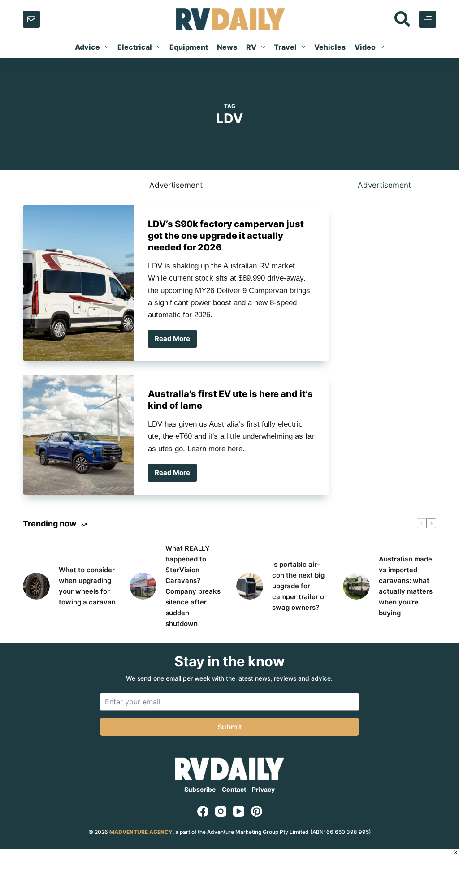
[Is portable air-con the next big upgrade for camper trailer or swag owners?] (249, 586)
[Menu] (427, 19)
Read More (176, 341)
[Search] (402, 19)
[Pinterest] (256, 811)
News (227, 47)
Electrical (134, 47)
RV (251, 47)
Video (365, 47)
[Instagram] (220, 811)
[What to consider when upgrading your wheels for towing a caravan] (36, 586)
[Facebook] (202, 811)
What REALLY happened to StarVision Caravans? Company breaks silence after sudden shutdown (193, 586)
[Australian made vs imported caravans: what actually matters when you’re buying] (356, 586)
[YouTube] (238, 811)
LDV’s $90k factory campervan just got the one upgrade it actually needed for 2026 (226, 236)
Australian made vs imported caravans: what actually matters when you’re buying (406, 586)
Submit (229, 726)
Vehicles (330, 47)
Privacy (263, 789)
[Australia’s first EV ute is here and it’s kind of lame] (78, 435)
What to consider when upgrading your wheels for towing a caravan (87, 585)
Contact (234, 789)
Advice (87, 47)
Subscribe (200, 789)
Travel (285, 47)
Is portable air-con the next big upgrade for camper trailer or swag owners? (299, 586)
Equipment (188, 47)
